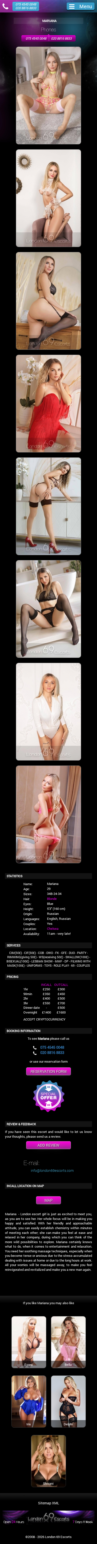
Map (49, 1200)
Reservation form (49, 1071)
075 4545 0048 (36, 38)
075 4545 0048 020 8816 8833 (25, 6)
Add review (48, 1145)
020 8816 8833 (61, 38)
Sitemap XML (48, 1503)
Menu (85, 6)
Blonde (52, 898)
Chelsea (52, 928)
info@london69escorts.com (52, 1170)
